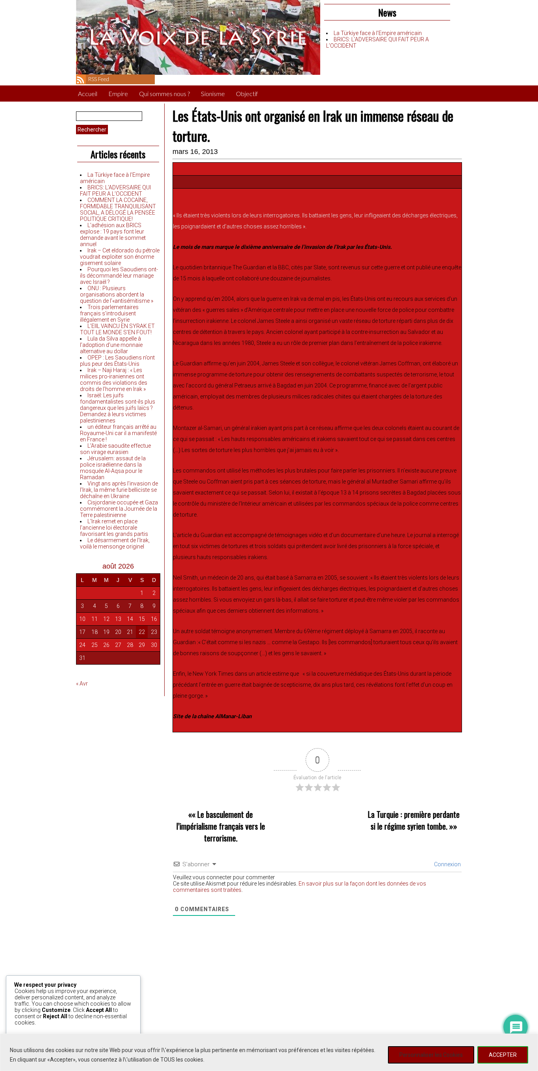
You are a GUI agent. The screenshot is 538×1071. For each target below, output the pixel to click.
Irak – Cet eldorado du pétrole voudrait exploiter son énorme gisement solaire (120, 256)
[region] (269, 1052)
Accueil (87, 93)
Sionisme (213, 93)
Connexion (447, 864)
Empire (118, 93)
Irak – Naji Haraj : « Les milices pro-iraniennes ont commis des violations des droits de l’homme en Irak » (113, 379)
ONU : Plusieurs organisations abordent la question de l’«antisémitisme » (116, 294)
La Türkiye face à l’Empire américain (378, 33)
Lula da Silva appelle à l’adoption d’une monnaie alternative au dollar (111, 344)
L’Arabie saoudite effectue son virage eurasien (115, 449)
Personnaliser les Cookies (431, 1055)
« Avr (82, 683)
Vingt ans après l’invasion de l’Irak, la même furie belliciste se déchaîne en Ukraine (119, 489)
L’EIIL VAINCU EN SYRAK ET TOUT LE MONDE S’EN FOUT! (117, 329)
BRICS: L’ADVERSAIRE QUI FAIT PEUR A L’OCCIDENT (115, 190)
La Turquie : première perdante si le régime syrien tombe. (414, 820)
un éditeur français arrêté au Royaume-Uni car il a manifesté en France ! (118, 433)
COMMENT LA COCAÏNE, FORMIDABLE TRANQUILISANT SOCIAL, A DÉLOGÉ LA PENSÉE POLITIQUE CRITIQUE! (118, 209)
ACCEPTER (503, 1055)
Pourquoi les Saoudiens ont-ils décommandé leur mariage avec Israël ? (119, 275)
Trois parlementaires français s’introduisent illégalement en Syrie (109, 313)
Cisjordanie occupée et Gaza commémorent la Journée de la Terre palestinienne (119, 508)
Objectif (247, 93)
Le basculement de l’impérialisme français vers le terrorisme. (220, 826)
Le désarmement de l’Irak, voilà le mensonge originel (115, 543)
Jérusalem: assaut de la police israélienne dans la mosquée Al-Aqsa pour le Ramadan (113, 467)
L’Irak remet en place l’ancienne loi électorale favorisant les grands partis (114, 527)
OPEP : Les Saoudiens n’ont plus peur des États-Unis (117, 360)
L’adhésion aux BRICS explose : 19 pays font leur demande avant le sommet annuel (113, 234)
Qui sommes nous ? (164, 93)
